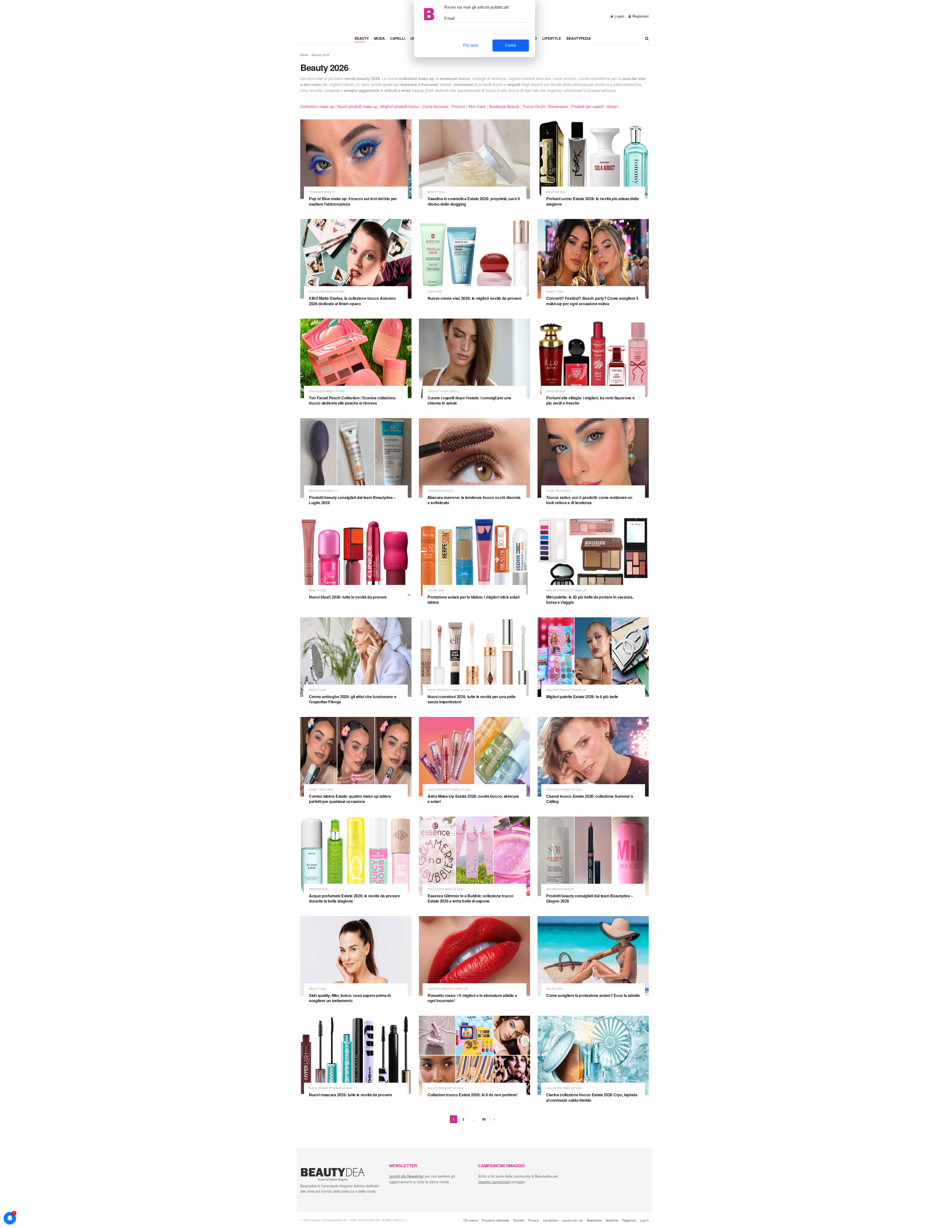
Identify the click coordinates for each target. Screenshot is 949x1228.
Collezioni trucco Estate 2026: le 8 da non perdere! (473, 1095)
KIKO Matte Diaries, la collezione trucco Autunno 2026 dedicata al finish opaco (352, 300)
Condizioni (550, 1220)
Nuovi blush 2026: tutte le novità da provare (348, 597)
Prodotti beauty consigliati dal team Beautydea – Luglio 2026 (352, 500)
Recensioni (558, 106)
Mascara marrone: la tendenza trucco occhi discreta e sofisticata (474, 500)
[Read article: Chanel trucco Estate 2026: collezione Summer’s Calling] (593, 757)
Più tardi (470, 45)
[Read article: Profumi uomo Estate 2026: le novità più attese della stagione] (593, 159)
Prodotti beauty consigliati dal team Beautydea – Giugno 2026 (589, 898)
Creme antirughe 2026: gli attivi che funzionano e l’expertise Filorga (352, 699)
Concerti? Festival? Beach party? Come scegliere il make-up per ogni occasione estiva (592, 300)
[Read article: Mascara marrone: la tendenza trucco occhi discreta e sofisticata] (474, 458)
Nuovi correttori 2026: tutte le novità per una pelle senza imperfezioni (471, 699)
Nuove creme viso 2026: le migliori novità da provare (474, 298)
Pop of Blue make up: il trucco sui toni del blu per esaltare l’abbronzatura (353, 201)
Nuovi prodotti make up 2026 (449, 690)
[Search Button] (647, 38)
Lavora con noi (572, 1220)
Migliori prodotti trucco (400, 106)
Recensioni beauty (323, 490)
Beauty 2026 (436, 192)
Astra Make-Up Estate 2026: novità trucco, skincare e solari (473, 798)
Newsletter (594, 1220)
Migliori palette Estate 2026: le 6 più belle (582, 696)
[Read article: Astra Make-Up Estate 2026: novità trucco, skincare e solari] (474, 757)
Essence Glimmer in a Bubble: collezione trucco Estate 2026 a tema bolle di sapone (470, 898)
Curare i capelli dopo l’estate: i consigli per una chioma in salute (469, 400)
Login (618, 16)
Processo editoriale (495, 1220)
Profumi (458, 106)
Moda (379, 38)
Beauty (362, 38)
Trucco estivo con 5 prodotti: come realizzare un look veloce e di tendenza (589, 500)
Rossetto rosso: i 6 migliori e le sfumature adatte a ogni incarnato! (472, 998)
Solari (612, 106)
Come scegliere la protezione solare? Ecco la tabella (593, 995)
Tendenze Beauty (504, 106)
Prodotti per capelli (587, 106)
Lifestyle (551, 38)
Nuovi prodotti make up (357, 106)
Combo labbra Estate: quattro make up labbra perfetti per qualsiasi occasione (350, 798)
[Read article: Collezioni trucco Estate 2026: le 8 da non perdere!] (474, 1055)
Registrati (640, 16)
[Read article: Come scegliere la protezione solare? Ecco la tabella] (593, 956)
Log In (644, 1220)
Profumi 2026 (555, 192)
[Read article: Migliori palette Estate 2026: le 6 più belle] (593, 657)
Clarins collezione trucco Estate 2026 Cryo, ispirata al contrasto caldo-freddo (591, 1097)
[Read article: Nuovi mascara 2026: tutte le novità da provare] (355, 1055)
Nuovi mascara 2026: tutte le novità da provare (350, 1095)
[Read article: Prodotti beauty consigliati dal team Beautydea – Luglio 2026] (355, 458)
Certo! (510, 45)
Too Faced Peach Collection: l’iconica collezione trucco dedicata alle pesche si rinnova (352, 400)
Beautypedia (578, 38)
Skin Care (477, 106)
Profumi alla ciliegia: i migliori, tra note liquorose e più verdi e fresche (590, 400)
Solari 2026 (436, 590)
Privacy (533, 1220)
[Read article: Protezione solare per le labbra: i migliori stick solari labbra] (474, 557)
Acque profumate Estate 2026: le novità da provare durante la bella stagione (354, 898)
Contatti (518, 1220)
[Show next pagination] (494, 1119)
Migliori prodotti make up (566, 590)
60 (484, 1119)
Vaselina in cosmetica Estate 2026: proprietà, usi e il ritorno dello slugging (474, 201)
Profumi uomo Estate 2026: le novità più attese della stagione (592, 201)
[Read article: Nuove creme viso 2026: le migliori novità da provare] (474, 259)
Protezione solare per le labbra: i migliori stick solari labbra (473, 599)
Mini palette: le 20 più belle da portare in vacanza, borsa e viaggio (589, 599)
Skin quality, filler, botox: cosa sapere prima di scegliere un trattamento (349, 998)
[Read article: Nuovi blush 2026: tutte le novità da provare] (355, 557)
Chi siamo (470, 1220)
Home (304, 55)
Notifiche (612, 1220)
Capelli (397, 38)
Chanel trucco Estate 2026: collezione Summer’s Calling (589, 798)
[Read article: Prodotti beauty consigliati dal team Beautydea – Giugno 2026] (593, 856)
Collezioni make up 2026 (327, 291)
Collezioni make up (317, 106)
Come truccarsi (435, 106)
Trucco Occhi (533, 106)
